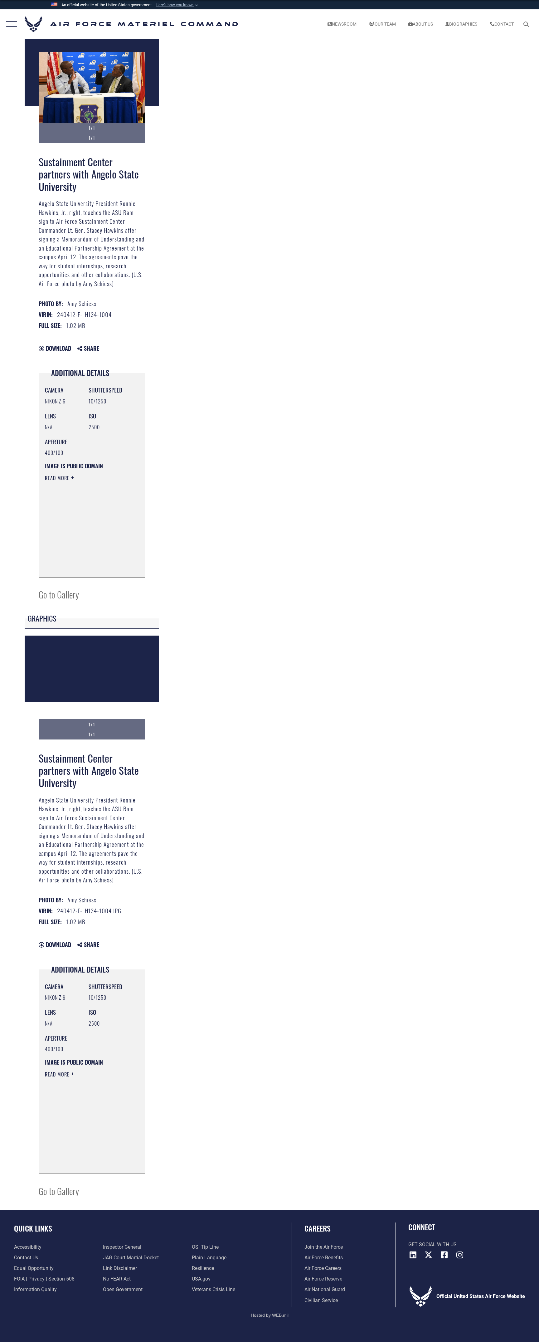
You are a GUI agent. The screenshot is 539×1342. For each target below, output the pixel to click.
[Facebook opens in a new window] (444, 1255)
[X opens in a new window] (428, 1255)
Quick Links (33, 1228)
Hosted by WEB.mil (270, 1315)
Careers (317, 1228)
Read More (58, 478)
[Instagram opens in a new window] (459, 1255)
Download (57, 348)
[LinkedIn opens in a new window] (413, 1255)
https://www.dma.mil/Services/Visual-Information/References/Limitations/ (83, 557)
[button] (177, 5)
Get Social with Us (432, 1244)
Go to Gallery (59, 594)
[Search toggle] (527, 24)
